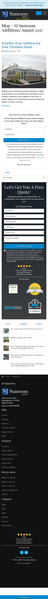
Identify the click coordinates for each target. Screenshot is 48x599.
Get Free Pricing (24, 246)
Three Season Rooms (10, 455)
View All (4, 494)
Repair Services (7, 432)
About (4, 505)
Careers (5, 521)
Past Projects (6, 525)
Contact (4, 415)
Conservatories (7, 451)
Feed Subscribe (25, 164)
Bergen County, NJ (9, 477)
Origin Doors (6, 463)
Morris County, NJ (8, 482)
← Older (6, 172)
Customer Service (8, 428)
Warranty (5, 419)
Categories (23, 324)
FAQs (4, 436)
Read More (6, 106)
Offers (4, 513)
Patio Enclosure (7, 459)
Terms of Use (40, 157)
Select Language (23, 19)
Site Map (29, 557)
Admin (6, 51)
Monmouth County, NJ (10, 490)
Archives (39, 324)
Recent (8, 324)
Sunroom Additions (8, 467)
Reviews (5, 517)
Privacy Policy (26, 160)
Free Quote (24, 597)
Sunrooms (5, 446)
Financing (5, 423)
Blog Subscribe (24, 140)
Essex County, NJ (8, 486)
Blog (3, 509)
